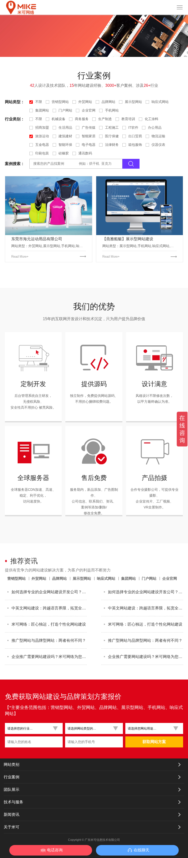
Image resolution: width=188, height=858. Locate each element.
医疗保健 (112, 136)
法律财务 (112, 145)
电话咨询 (55, 850)
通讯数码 (85, 153)
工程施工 (112, 127)
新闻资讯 (11, 814)
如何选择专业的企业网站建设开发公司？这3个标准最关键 (49, 592)
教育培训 (128, 119)
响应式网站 (160, 102)
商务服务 (82, 119)
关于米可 (11, 827)
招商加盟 (42, 127)
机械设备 (58, 119)
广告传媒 (88, 127)
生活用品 (65, 127)
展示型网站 (133, 102)
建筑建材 (65, 136)
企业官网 (88, 110)
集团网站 (42, 110)
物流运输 (158, 136)
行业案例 (11, 777)
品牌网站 (108, 102)
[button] (32, 728)
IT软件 (133, 127)
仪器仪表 (158, 145)
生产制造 (105, 119)
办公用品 (155, 127)
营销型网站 (60, 102)
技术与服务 (13, 802)
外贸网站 (85, 102)
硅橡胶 (64, 153)
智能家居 (88, 136)
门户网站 (65, 110)
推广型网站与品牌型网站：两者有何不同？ (49, 640)
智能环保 (65, 145)
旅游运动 (42, 136)
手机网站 (112, 110)
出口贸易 (135, 136)
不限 (38, 102)
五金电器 (42, 145)
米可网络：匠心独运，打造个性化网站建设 (49, 624)
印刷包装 (42, 153)
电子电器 (88, 145)
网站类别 (11, 764)
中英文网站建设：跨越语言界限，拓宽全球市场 (49, 608)
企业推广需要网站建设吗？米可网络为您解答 (49, 657)
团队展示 (11, 789)
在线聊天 (141, 850)
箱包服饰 (135, 145)
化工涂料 (151, 119)
